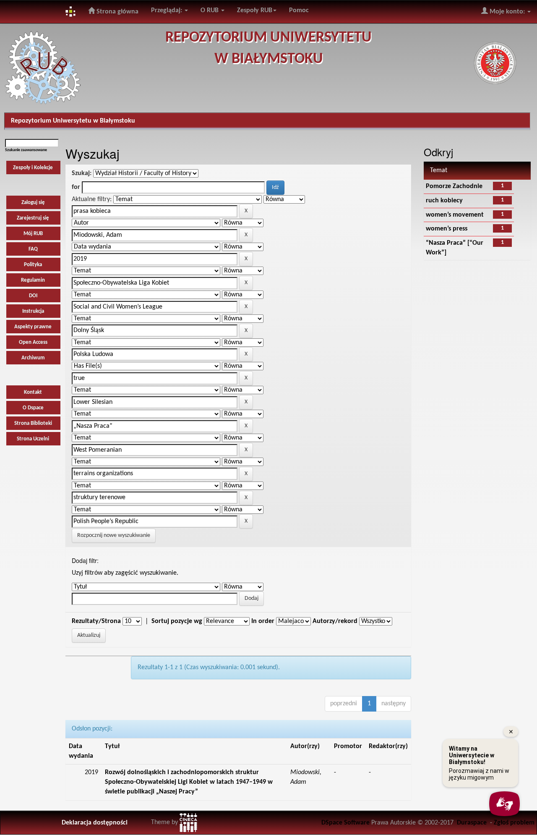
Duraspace (472, 822)
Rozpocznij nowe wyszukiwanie (113, 535)
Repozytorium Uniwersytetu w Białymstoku (73, 121)
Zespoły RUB (254, 10)
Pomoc (299, 10)
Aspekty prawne (33, 327)
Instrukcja (33, 311)
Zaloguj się (33, 202)
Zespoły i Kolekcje (33, 167)
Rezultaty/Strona (96, 621)
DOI (33, 295)
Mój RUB (33, 233)
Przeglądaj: (167, 10)
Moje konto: (507, 11)
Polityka (33, 264)
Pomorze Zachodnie (454, 186)
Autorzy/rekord (335, 621)
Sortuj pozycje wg (176, 621)
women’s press (446, 228)
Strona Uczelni (33, 439)
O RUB (210, 10)
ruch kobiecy (444, 200)
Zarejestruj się (33, 218)
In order (262, 621)
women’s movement (455, 215)
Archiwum (33, 358)
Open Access (33, 342)
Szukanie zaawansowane (26, 150)
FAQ (33, 249)
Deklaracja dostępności (95, 822)
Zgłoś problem (514, 822)
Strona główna (116, 11)
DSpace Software (345, 822)
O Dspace (33, 408)
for (76, 187)
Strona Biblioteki (33, 423)
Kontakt (33, 392)
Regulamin (33, 280)
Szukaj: (81, 173)
